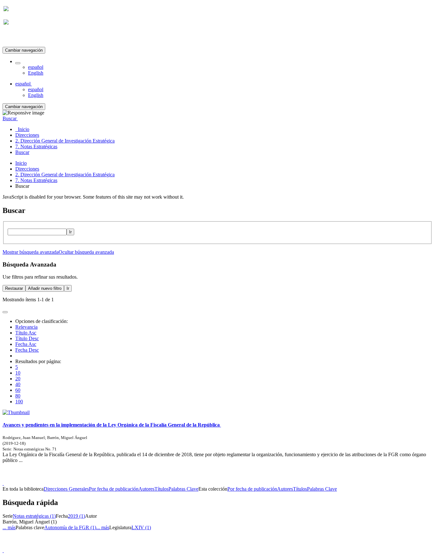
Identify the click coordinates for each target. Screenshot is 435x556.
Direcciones (27, 169)
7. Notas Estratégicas (36, 180)
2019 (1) (76, 516)
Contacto (204, 477)
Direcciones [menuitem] (27, 135)
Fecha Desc (27, 350)
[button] (17, 63)
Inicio (21, 163)
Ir (70, 232)
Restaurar (14, 288)
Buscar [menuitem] (22, 152)
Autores (146, 489)
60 (17, 390)
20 (17, 378)
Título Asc (25, 332)
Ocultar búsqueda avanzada (86, 252)
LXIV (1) (141, 527)
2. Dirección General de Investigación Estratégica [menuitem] (65, 140)
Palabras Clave (183, 489)
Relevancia (26, 327)
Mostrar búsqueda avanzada (31, 252)
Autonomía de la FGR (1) (70, 527)
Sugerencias (228, 477)
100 (19, 401)
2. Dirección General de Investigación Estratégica (65, 174)
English (35, 73)
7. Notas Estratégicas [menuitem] (36, 146)
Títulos (161, 489)
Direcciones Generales (66, 489)
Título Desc (27, 338)
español (35, 67)
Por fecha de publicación (114, 489)
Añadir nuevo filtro (44, 288)
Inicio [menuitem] (22, 129)
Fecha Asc (25, 344)
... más (9, 527)
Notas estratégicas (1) (34, 516)
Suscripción (15, 37)
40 (17, 384)
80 (17, 396)
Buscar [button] (10, 118)
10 (17, 373)
